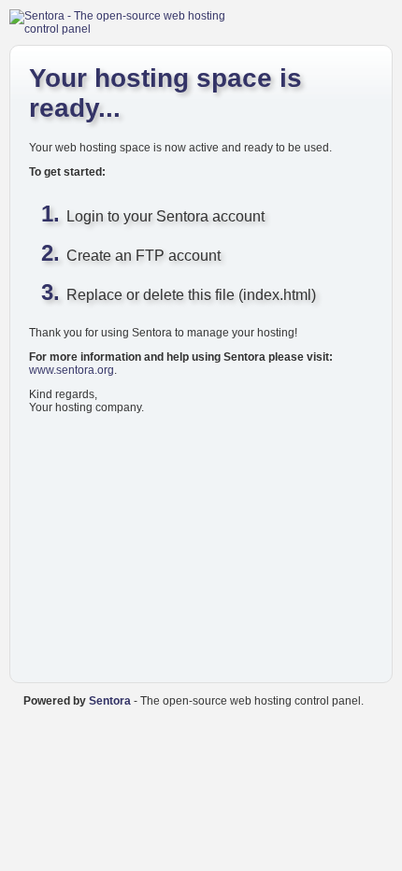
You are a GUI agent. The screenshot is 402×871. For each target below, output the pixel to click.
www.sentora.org (71, 370)
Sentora (110, 700)
